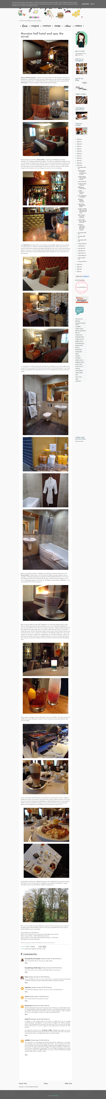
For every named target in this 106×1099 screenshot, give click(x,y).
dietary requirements (80, 330)
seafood (77, 368)
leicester (77, 347)
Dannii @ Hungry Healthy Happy (33, 967)
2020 (78, 153)
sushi (76, 374)
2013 (78, 266)
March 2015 (81, 255)
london (77, 353)
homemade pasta (79, 343)
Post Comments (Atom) (32, 1086)
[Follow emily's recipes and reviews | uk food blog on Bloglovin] (82, 277)
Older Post (68, 1083)
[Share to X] (42, 946)
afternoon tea (79, 318)
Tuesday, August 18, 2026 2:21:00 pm (40, 1040)
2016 (78, 163)
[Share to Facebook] (44, 946)
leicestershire (78, 349)
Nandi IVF (27, 1019)
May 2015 (80, 250)
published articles (79, 362)
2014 (78, 264)
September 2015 (82, 240)
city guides (78, 326)
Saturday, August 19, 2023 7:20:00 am (39, 996)
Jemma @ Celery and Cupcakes (32, 958)
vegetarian (78, 381)
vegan (76, 379)
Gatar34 (27, 996)
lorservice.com (34, 1007)
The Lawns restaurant (51, 82)
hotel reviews (28, 948)
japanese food (79, 345)
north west (39, 948)
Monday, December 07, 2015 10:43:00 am (52, 967)
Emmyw (27, 977)
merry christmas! (82, 181)
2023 (78, 146)
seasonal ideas (79, 370)
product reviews (79, 360)
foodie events (78, 334)
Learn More (85, 4)
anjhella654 (27, 1040)
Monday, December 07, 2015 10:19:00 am (51, 958)
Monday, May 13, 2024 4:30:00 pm (40, 1005)
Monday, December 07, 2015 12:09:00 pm (39, 977)
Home (46, 1083)
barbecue (77, 321)
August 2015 (81, 243)
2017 (78, 160)
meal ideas (78, 358)
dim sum (77, 332)
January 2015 (81, 261)
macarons (77, 355)
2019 (78, 156)
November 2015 (82, 232)
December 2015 (82, 167)
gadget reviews (79, 341)
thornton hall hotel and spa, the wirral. (82, 221)
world (43, 948)
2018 (78, 158)
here (82, 441)
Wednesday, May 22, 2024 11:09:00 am (40, 1019)
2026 (78, 139)
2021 (78, 151)
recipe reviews (78, 364)
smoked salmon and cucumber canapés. (82, 178)
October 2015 (81, 236)
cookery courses (79, 328)
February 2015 (81, 257)
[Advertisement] (81, 409)
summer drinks (78, 372)
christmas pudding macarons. (81, 200)
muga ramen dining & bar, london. (82, 205)
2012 (78, 269)
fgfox (41, 1049)
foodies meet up (79, 339)
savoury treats (79, 366)
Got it (92, 4)
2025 (78, 141)
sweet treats (78, 376)
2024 (78, 144)
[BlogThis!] (41, 946)
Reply (26, 963)
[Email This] (39, 946)
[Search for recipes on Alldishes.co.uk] (80, 280)
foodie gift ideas (79, 337)
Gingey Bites (28, 987)
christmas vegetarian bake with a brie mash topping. (81, 227)
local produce (78, 351)
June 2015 (80, 248)
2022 (78, 148)
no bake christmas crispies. (81, 192)
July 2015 (80, 246)
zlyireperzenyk (28, 1005)
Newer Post (23, 1083)
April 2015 (81, 253)
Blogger (56, 1095)
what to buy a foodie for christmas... (81, 216)
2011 (78, 271)
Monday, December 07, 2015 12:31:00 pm (42, 987)
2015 (78, 165)
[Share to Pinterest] (45, 946)
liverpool (34, 948)
